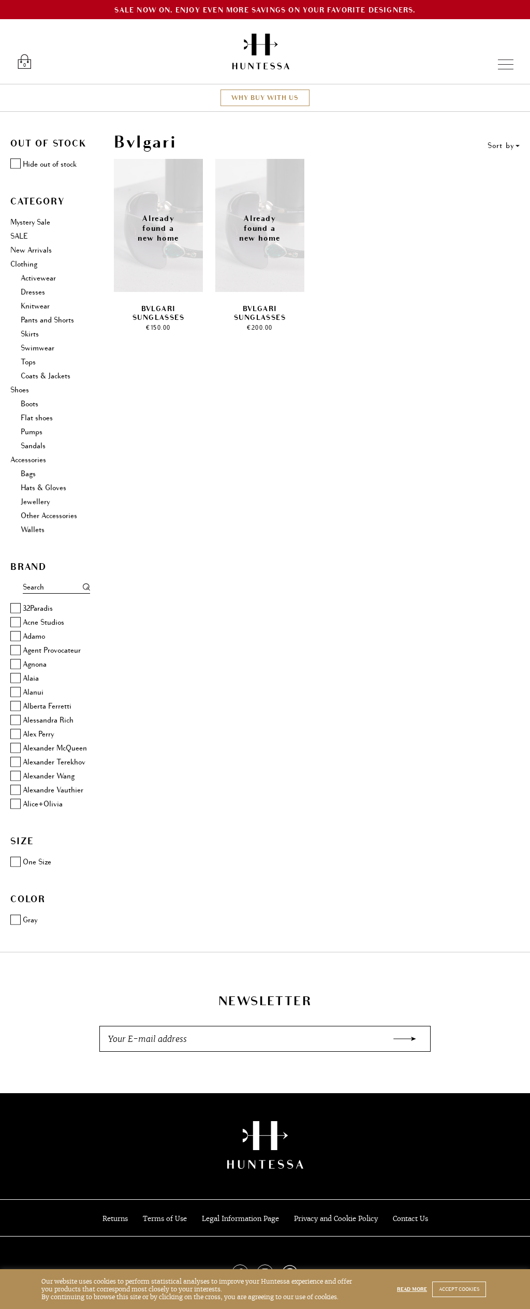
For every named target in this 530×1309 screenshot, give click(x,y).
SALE (18, 236)
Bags (28, 474)
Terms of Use (165, 1218)
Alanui (33, 692)
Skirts (30, 334)
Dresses (33, 292)
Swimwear (37, 348)
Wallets (33, 530)
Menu (501, 64)
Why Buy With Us (265, 98)
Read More (412, 1289)
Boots (29, 404)
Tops (28, 362)
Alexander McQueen (55, 748)
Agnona (35, 664)
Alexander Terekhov (54, 762)
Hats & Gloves (43, 488)
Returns (115, 1218)
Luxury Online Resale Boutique (260, 51)
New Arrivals (31, 250)
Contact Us (410, 1218)
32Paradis (38, 608)
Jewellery (35, 502)
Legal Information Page (240, 1218)
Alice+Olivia (43, 804)
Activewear (38, 278)
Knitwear (35, 306)
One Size (37, 862)
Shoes (19, 390)
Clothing (23, 264)
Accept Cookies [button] (459, 1289)
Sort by (501, 146)
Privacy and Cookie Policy (336, 1218)
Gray (30, 920)
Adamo (34, 636)
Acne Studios (43, 622)
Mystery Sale (30, 222)
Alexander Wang (49, 776)
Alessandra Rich (48, 720)
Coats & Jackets (45, 376)
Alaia (31, 678)
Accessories (28, 460)
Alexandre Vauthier (53, 790)
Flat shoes (37, 418)
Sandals (33, 446)
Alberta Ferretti (47, 706)
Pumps (31, 432)
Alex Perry (38, 734)
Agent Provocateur (52, 650)
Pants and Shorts (47, 320)
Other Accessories (49, 516)
